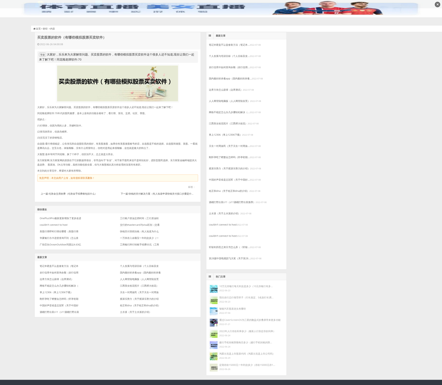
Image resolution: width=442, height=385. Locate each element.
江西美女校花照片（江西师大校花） (139, 285)
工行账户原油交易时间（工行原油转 (139, 218)
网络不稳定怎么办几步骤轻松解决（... (229, 112)
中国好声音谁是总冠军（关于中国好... (229, 179)
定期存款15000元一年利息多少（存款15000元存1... (247, 364)
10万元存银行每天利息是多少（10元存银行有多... (246, 286)
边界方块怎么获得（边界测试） (57, 279)
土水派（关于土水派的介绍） (135, 312)
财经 (45, 28)
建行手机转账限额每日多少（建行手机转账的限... (245, 342)
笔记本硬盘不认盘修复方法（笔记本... (229, 44)
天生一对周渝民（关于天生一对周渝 (139, 292)
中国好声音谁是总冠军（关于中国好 (59, 305)
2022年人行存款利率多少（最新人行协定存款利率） (247, 331)
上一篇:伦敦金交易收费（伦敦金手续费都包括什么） (69, 193)
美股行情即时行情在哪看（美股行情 (59, 231)
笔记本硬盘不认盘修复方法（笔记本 (59, 266)
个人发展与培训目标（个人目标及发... (229, 56)
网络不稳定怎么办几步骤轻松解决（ (59, 285)
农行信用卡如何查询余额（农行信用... (229, 67)
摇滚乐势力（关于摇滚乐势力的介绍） (229, 168)
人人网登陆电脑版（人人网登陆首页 (139, 279)
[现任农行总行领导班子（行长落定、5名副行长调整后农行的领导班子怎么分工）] (213, 299)
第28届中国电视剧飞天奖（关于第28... (229, 258)
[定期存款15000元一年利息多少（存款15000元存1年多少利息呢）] (213, 367)
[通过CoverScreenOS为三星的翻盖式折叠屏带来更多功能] (213, 322)
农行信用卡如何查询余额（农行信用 (59, 272)
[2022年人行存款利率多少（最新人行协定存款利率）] (213, 333)
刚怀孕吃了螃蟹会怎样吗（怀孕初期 (59, 298)
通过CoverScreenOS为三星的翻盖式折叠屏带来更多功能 (250, 320)
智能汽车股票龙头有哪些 (232, 308)
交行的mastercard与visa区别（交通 (140, 224)
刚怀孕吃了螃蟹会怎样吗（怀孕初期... (229, 157)
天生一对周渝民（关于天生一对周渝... (229, 146)
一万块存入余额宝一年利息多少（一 (139, 238)
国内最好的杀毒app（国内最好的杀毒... (230, 78)
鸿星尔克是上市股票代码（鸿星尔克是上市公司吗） (247, 353)
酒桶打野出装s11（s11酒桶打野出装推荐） (232, 202)
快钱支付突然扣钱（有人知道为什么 (139, 231)
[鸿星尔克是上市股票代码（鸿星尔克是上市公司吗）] (213, 355)
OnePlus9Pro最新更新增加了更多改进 (60, 218)
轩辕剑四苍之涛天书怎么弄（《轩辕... (229, 247)
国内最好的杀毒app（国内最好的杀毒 (140, 272)
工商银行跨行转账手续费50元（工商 (139, 244)
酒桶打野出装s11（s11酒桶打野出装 (59, 312)
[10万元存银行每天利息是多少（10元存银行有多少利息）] (213, 288)
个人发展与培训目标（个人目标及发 (139, 266)
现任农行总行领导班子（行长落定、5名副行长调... (246, 297)
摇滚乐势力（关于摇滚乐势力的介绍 (139, 298)
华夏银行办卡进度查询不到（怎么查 (59, 238)
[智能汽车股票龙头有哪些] (213, 310)
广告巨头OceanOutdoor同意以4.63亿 (60, 244)
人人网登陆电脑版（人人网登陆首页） (229, 101)
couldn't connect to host (54, 224)
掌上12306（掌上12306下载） (56, 292)
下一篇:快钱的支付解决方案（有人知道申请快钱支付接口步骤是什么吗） (160, 193)
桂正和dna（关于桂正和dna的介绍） (140, 305)
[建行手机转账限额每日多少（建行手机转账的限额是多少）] (213, 344)
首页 (38, 28)
